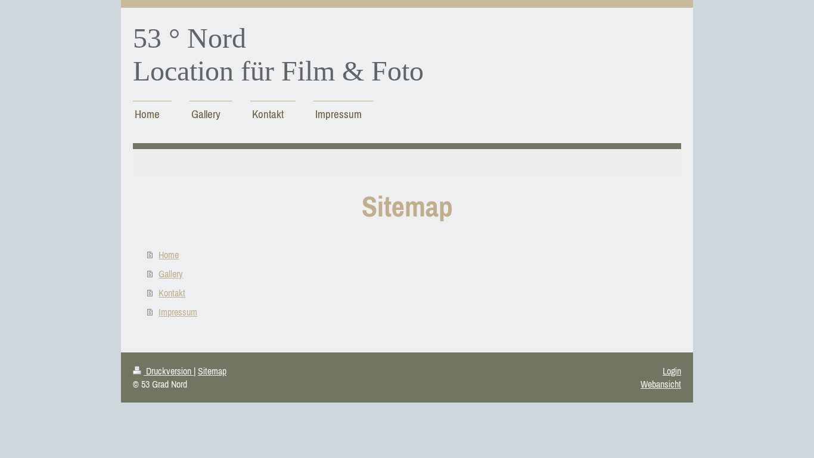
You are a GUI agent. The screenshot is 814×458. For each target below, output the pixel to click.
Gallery (171, 273)
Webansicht (661, 384)
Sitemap (212, 371)
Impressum (178, 312)
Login (672, 371)
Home (169, 254)
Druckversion (169, 371)
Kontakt (172, 292)
